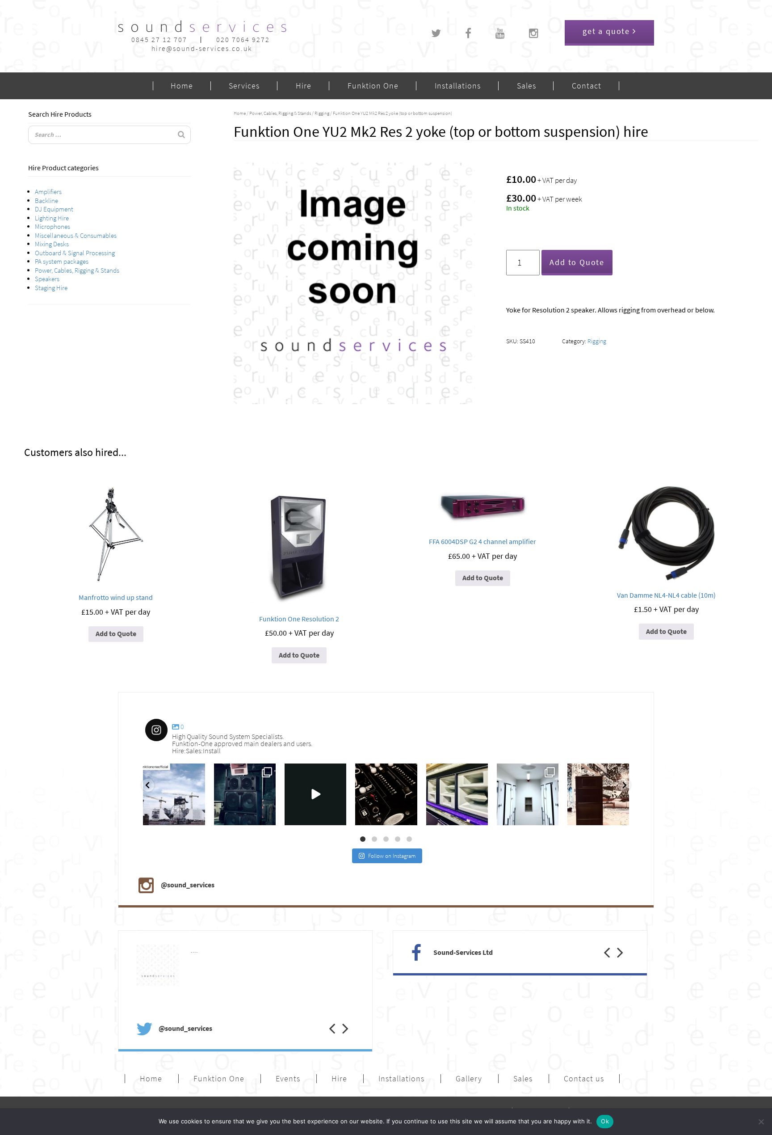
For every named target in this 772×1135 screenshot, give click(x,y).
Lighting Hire (52, 218)
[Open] (174, 794)
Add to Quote (577, 262)
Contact (586, 85)
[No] (760, 1121)
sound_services (165, 772)
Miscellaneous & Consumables (76, 235)
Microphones (52, 226)
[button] (325, 1019)
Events (288, 1078)
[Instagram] (196, 817)
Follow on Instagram (392, 856)
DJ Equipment (54, 209)
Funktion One (373, 85)
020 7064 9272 (243, 39)
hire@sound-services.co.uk (201, 48)
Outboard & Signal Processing (75, 253)
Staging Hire (51, 287)
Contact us (584, 1078)
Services (244, 85)
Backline (46, 200)
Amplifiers (48, 191)
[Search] (181, 134)
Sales (526, 85)
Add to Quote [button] (116, 633)
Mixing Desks (52, 244)
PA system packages (61, 261)
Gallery (469, 1078)
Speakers (47, 278)
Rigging (322, 113)
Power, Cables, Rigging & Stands (77, 270)
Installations (458, 85)
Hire (303, 85)
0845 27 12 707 (159, 39)
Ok (605, 1121)
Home (182, 85)
